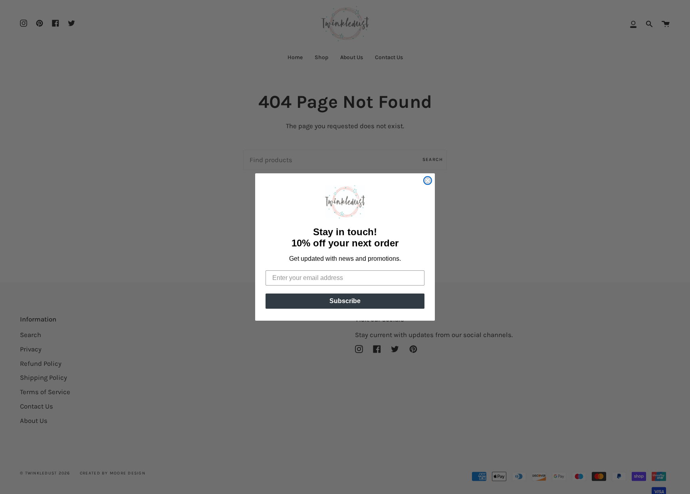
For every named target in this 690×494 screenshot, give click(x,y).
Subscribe (345, 301)
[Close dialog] (428, 181)
